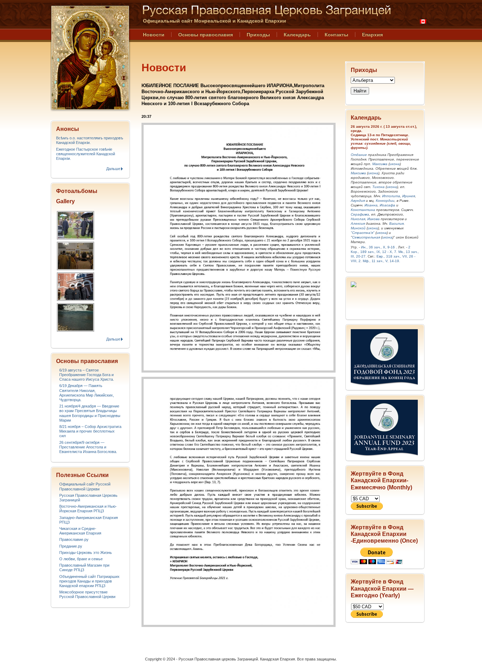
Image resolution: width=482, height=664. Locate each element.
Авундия (358, 201)
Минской (358, 228)
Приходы (258, 34)
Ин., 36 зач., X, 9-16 (378, 247)
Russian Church (90, 58)
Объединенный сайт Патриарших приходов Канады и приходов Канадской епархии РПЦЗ (89, 581)
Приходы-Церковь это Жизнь (85, 552)
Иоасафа (387, 205)
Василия (396, 223)
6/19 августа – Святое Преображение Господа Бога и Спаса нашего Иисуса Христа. (86, 374)
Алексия (358, 223)
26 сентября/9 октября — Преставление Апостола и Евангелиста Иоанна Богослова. (88, 447)
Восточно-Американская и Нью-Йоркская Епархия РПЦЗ (88, 508)
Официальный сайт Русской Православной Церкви (84, 486)
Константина (363, 210)
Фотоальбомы (76, 191)
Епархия (372, 34)
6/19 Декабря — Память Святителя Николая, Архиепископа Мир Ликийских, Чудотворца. (86, 393)
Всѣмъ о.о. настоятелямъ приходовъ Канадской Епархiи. (89, 140)
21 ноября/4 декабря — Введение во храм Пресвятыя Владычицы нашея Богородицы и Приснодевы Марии (89, 413)
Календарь (297, 34)
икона (395, 164)
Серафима (360, 214)
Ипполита (391, 196)
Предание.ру (70, 546)
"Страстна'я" (362, 233)
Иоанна (371, 205)
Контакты (336, 34)
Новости (153, 34)
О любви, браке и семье (81, 559)
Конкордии (385, 201)
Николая (358, 219)
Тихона (378, 187)
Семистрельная (366, 237)
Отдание (359, 155)
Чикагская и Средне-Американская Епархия (80, 530)
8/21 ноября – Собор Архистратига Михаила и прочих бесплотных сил (90, 431)
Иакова (373, 219)
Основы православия (205, 34)
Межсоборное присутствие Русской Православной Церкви (87, 594)
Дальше (113, 169)
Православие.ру (74, 539)
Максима (379, 164)
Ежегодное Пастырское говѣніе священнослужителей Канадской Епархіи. (85, 154)
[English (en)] (423, 21)
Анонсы (67, 129)
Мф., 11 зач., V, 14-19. (381, 261)
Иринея (408, 196)
